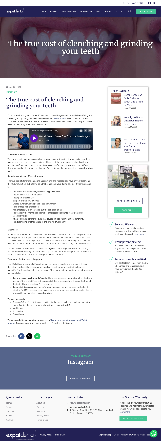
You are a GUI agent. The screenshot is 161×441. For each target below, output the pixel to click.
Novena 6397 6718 (135, 3)
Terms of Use (59, 434)
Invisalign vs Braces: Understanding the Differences (134, 120)
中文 (130, 11)
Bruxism (11, 92)
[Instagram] (153, 3)
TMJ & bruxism (59, 118)
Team (43, 11)
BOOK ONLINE (146, 11)
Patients (108, 11)
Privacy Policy (45, 434)
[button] (128, 201)
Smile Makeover (68, 11)
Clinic (98, 11)
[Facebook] (149, 3)
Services (53, 11)
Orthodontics (86, 11)
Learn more (139, 234)
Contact (120, 11)
